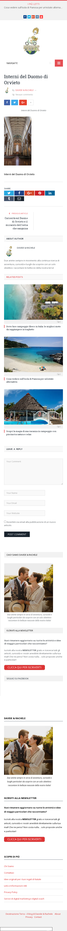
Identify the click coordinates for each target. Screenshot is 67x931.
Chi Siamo (9, 866)
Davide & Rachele (24, 90)
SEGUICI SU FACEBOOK (18, 678)
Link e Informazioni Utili (15, 885)
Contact (38, 916)
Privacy (30, 916)
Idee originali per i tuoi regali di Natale (22, 879)
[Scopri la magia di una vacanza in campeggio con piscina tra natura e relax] (33, 408)
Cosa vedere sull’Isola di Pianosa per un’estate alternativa (34, 7)
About (58, 913)
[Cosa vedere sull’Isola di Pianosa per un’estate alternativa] (33, 356)
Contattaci (9, 872)
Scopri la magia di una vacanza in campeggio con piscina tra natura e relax (31, 433)
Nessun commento (24, 94)
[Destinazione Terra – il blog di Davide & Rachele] (33, 40)
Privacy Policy (10, 892)
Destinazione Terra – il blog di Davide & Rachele (30, 913)
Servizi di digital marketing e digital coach (24, 898)
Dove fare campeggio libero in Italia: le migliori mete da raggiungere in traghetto (33, 328)
